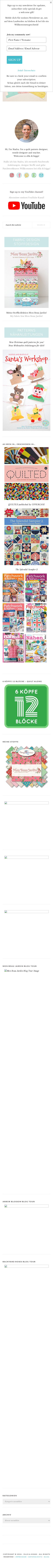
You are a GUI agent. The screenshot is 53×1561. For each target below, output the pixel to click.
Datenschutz (29, 70)
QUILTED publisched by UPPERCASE (26, 504)
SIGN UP (14, 60)
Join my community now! (18, 34)
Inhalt (21, 70)
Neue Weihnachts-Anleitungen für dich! (26, 345)
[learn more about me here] (26, 143)
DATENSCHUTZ (35, 1557)
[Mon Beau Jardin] (26, 791)
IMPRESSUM (20, 1557)
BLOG (46, 1557)
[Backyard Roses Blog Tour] (26, 1207)
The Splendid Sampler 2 (26, 569)
